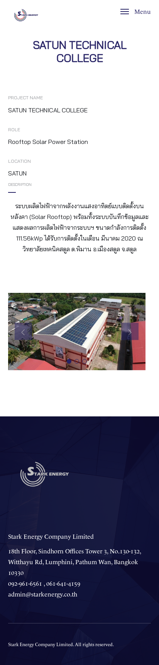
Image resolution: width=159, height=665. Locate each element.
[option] (76, 331)
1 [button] (69, 361)
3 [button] (84, 361)
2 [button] (76, 361)
